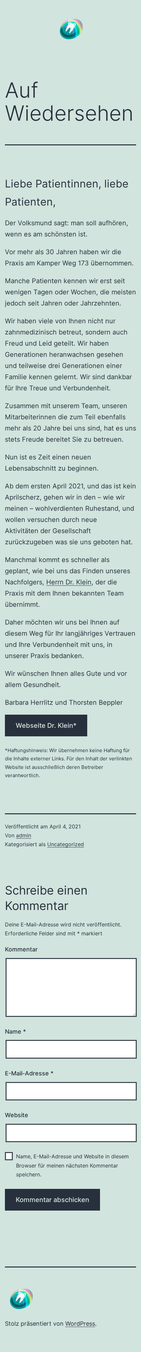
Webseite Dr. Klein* (46, 725)
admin (23, 835)
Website (16, 1115)
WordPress (80, 1323)
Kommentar (21, 949)
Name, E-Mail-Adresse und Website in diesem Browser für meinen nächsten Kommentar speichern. (72, 1165)
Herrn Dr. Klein (68, 582)
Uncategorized (65, 844)
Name (15, 1031)
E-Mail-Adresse (29, 1073)
